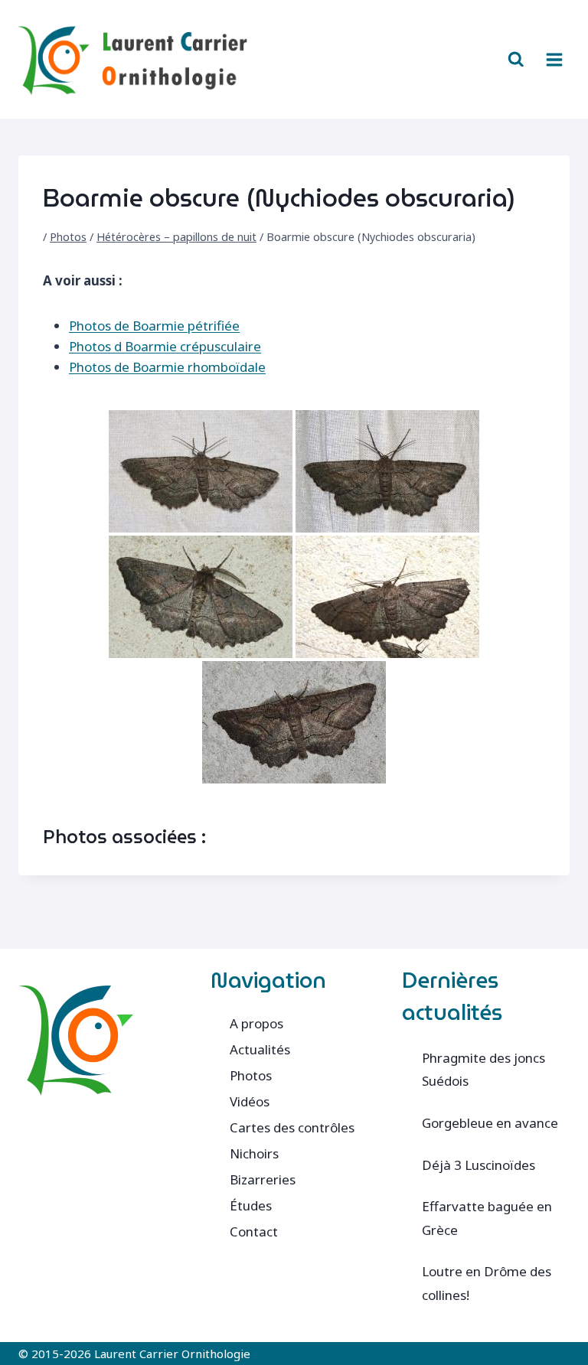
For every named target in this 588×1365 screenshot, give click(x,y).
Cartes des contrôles (292, 1127)
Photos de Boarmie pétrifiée (154, 325)
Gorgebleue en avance (490, 1123)
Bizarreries (263, 1179)
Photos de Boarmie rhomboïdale (167, 367)
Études (251, 1205)
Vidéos (250, 1101)
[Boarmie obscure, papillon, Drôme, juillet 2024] (200, 471)
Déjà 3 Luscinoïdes (478, 1165)
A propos (256, 1023)
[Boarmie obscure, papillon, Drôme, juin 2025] (387, 597)
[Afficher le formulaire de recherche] (516, 59)
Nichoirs (254, 1153)
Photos (68, 237)
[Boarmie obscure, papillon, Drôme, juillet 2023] (387, 471)
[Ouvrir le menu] (554, 59)
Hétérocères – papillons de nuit (176, 237)
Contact (254, 1231)
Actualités (260, 1049)
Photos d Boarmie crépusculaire (165, 346)
